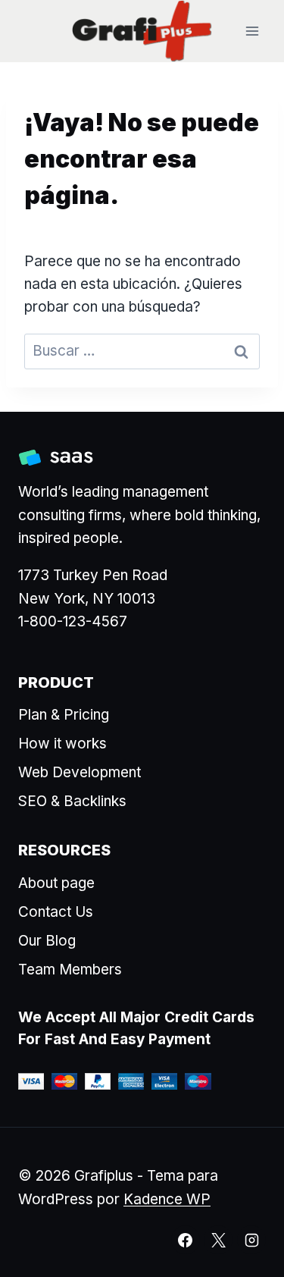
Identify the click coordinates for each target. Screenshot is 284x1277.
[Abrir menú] (252, 31)
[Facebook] (185, 1239)
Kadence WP (167, 1199)
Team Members (70, 969)
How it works (62, 743)
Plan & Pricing (63, 714)
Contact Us (55, 912)
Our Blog (47, 940)
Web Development (79, 772)
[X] (218, 1239)
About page (56, 883)
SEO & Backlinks (72, 801)
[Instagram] (251, 1239)
